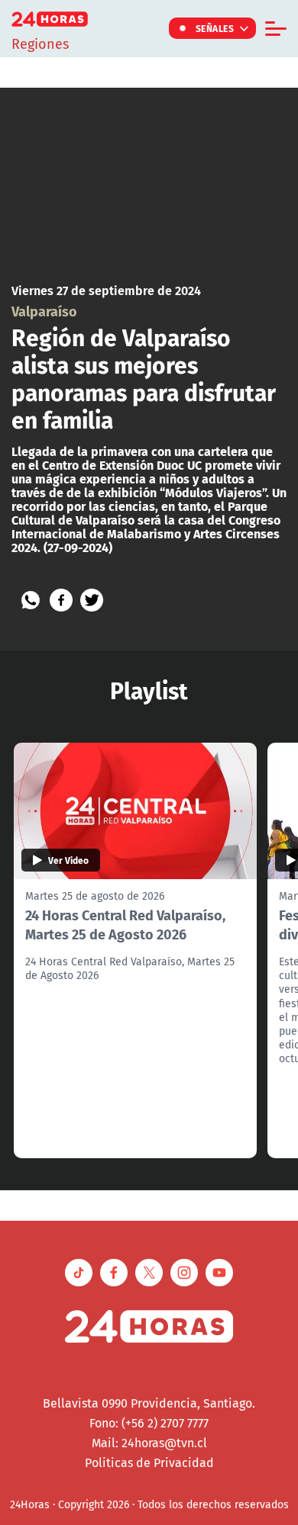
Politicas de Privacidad (149, 1462)
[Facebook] (61, 600)
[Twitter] (91, 600)
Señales (215, 28)
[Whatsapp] (30, 600)
